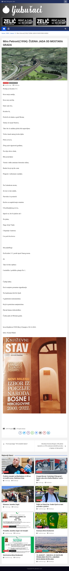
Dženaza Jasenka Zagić (11, 504)
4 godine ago (8, 85)
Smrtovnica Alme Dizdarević (13, 555)
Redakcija (16, 85)
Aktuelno (5, 82)
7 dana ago (7, 507)
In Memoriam (12, 500)
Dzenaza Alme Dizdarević (45, 531)
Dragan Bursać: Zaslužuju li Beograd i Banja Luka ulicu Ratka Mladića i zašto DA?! (49, 478)
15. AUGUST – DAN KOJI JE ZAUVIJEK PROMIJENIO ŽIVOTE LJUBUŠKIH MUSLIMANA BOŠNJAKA (49, 557)
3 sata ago (7, 480)
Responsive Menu (65, 1)
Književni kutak (13, 82)
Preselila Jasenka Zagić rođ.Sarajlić (15, 531)
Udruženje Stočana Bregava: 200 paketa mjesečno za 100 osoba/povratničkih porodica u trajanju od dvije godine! (50, 446)
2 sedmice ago (8, 557)
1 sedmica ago (42, 509)
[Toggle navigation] (8, 29)
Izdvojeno (45, 550)
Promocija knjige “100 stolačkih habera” (17, 444)
